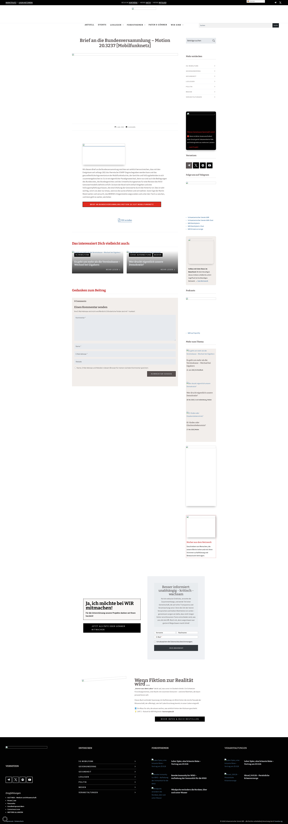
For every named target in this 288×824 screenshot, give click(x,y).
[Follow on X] (280, 3)
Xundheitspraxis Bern (15, 806)
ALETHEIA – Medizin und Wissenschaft (21, 797)
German (252, 1)
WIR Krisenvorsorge (195, 229)
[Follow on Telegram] (275, 3)
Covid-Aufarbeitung (140, 255)
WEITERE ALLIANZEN (15, 812)
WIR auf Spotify (194, 333)
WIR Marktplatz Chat (196, 226)
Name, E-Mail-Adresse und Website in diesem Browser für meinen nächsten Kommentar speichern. (112, 368)
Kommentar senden (161, 374)
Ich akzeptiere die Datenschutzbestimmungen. (174, 641)
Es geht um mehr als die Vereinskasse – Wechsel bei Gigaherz (97, 263)
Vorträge (133, 3)
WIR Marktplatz (194, 223)
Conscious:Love (13, 809)
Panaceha (11, 803)
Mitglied (162, 3)
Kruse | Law (11, 800)
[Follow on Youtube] (210, 165)
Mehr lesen (112, 269)
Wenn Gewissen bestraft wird (201, 132)
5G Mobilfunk (82, 255)
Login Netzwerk (26, 3)
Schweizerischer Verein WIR (198, 217)
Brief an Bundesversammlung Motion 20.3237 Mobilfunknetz (122, 204)
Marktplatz (11, 3)
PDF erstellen (126, 220)
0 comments (131, 127)
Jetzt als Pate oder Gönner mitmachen (108, 628)
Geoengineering (193, 71)
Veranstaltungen (194, 97)
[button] (5, 819)
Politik (189, 87)
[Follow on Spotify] (203, 165)
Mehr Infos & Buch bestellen (180, 719)
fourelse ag (278, 821)
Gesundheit (191, 76)
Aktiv (148, 3)
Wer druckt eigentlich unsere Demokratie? (146, 263)
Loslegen (190, 81)
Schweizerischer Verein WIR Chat (200, 220)
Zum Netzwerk (202, 281)
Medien (157, 255)
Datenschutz (19, 821)
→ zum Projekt (192, 147)
